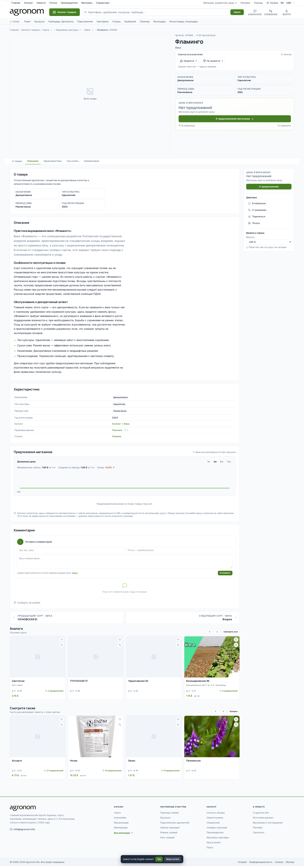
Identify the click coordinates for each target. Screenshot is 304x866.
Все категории (122, 833)
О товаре (17, 161)
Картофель (103, 21)
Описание (32, 161)
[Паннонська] (212, 736)
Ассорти (17, 760)
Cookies (279, 862)
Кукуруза (39, 21)
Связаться (258, 832)
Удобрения (130, 21)
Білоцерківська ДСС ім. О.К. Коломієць (206, 685)
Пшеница (145, 21)
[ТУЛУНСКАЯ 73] (95, 656)
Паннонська (193, 760)
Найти (237, 12)
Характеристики (52, 161)
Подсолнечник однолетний (174, 822)
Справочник (102, 2)
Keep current (172, 859)
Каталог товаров (31, 29)
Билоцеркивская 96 (197, 681)
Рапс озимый (167, 837)
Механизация (121, 822)
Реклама (245, 2)
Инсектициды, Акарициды (183, 21)
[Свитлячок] (37, 656)
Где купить (73, 161)
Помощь (258, 2)
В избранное (188, 125)
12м (229, 461)
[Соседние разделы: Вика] (92, 30)
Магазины (86, 2)
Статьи (53, 2)
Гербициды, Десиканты (60, 21)
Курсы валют (214, 842)
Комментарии (91, 161)
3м (215, 461)
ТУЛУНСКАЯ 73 (79, 681)
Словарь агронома (217, 827)
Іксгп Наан (17, 685)
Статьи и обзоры (216, 812)
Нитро (73, 760)
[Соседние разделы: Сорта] (51, 30)
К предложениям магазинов (233, 118)
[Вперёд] (217, 631)
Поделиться (258, 216)
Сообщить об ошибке (28, 602)
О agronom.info (261, 812)
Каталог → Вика (120, 423)
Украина (116, 436)
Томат (27, 21)
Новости (41, 2)
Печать (256, 223)
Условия (242, 862)
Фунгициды (159, 21)
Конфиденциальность (260, 862)
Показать (118, 430)
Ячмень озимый (168, 832)
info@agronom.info (24, 829)
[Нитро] (95, 736)
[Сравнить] (62, 645)
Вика (87, 29)
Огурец (116, 21)
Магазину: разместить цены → (220, 2)
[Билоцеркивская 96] (212, 656)
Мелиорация (121, 827)
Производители (69, 2)
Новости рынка (215, 817)
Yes (159, 859)
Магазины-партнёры (218, 837)
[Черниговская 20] (153, 656)
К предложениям (269, 186)
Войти (75, 573)
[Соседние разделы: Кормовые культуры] (80, 30)
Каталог (28, 2)
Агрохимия (120, 817)
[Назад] (209, 631)
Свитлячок (18, 681)
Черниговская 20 (138, 681)
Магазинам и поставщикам (267, 822)
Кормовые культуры (67, 29)
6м (221, 461)
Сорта (45, 29)
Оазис (131, 760)
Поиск (210, 847)
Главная (15, 2)
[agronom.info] (27, 12)
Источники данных (263, 817)
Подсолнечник (85, 21)
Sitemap (290, 862)
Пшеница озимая (169, 812)
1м (208, 461)
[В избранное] (62, 639)
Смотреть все (231, 631)
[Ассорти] (37, 736)
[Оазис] (153, 736)
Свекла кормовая (170, 827)
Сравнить (285, 125)
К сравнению (259, 210)
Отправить (225, 573)
